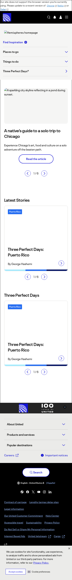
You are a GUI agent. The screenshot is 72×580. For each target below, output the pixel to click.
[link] (30, 33)
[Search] (48, 17)
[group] (36, 128)
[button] (39, 571)
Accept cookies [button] (16, 571)
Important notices (56, 455)
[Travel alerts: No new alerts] (54, 17)
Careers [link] (9, 455)
